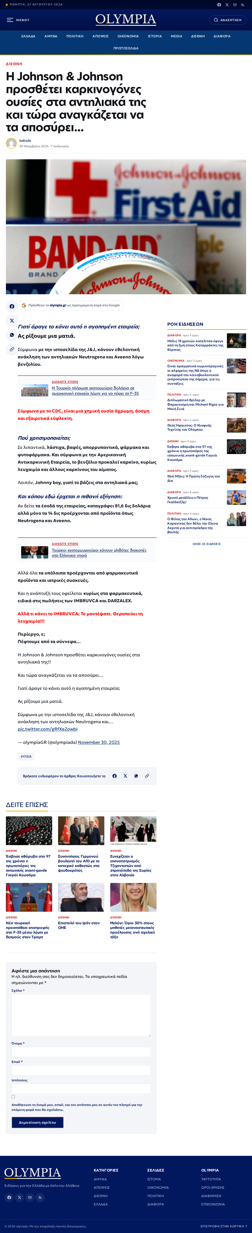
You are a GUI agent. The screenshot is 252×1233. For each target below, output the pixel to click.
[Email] (234, 4)
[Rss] (242, 4)
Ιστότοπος (20, 1080)
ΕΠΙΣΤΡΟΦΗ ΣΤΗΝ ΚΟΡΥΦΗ (224, 1226)
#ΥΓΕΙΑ (26, 756)
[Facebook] (219, 4)
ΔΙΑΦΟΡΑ (222, 36)
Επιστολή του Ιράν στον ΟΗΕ (79, 925)
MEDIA (176, 36)
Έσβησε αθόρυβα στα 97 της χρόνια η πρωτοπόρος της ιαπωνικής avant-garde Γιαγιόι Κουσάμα (28, 865)
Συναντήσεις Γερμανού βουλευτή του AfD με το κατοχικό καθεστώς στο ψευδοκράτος (79, 863)
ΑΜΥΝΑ (51, 36)
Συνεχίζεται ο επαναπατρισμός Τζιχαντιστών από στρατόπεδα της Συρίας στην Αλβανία (131, 865)
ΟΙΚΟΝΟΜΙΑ (128, 36)
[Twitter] (226, 4)
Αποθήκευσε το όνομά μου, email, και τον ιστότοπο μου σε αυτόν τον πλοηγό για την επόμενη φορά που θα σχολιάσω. (77, 1107)
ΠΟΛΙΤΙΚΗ (75, 36)
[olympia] (126, 20)
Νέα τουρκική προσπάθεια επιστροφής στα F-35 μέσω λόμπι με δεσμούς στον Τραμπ (27, 930)
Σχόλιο (18, 990)
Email (17, 1062)
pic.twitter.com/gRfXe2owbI (48, 729)
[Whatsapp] (12, 335)
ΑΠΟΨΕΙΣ (101, 36)
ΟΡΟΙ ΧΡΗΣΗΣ (212, 1187)
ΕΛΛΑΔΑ (28, 36)
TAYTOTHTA (211, 1179)
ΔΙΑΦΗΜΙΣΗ (211, 1196)
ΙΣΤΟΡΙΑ (155, 36)
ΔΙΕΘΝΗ (198, 36)
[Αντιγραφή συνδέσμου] (12, 349)
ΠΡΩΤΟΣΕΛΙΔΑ (126, 48)
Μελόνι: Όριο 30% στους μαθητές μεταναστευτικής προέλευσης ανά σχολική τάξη (132, 930)
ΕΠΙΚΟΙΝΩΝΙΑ (213, 1204)
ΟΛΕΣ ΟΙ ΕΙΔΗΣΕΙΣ (207, 544)
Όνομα (18, 1043)
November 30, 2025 (99, 742)
